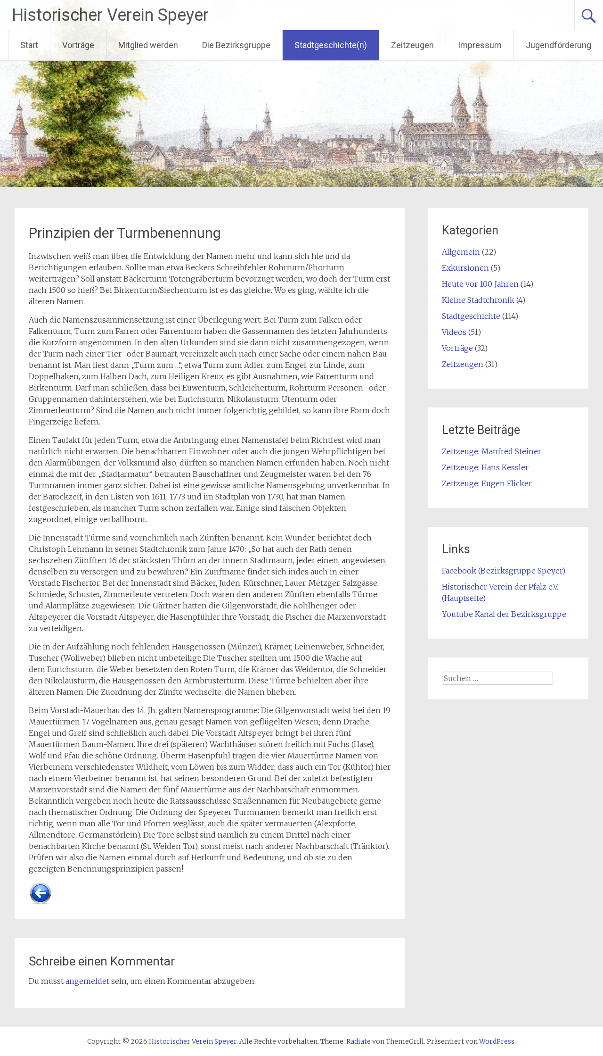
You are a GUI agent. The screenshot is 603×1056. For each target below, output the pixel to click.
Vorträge (78, 45)
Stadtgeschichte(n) (330, 45)
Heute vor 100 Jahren (480, 284)
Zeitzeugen (412, 45)
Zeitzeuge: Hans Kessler (485, 467)
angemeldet (87, 981)
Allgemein (461, 252)
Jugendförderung (558, 45)
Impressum (480, 45)
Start (29, 45)
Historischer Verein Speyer (110, 15)
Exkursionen (465, 268)
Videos (454, 332)
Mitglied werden (148, 45)
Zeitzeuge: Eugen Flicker (487, 483)
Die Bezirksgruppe (236, 45)
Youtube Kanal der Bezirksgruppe (504, 614)
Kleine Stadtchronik (478, 300)
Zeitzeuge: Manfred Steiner (491, 451)
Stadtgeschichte (471, 316)
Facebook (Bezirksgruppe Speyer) (503, 570)
